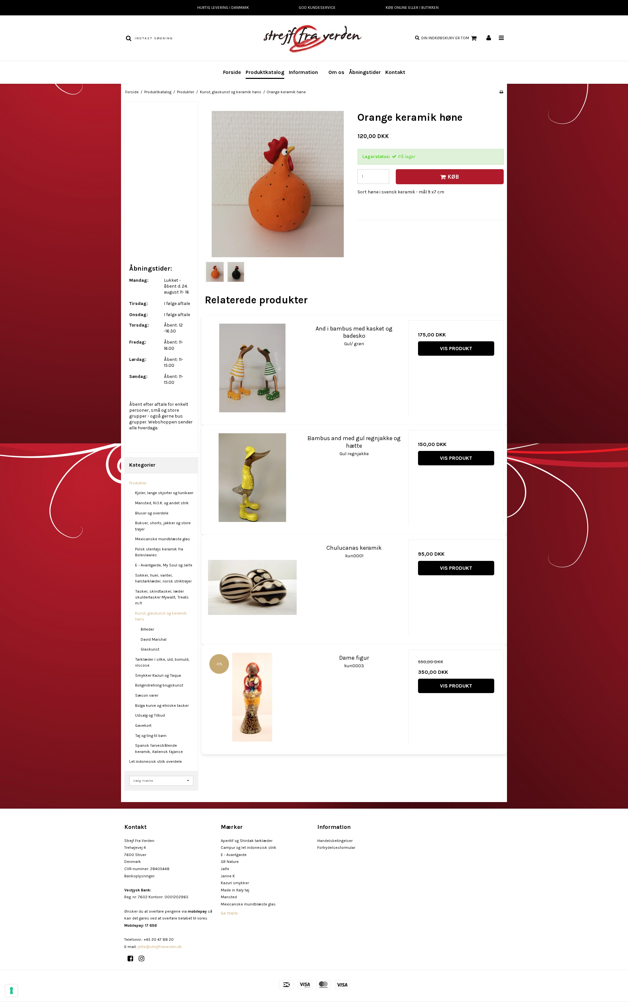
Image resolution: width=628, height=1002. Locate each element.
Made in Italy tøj (235, 890)
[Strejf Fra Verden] (314, 38)
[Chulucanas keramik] (252, 587)
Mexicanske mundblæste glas (162, 539)
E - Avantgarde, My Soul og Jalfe (163, 565)
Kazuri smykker (235, 883)
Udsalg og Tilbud (150, 715)
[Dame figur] (252, 697)
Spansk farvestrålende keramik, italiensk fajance (159, 748)
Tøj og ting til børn (150, 735)
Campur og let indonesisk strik (248, 847)
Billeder (147, 629)
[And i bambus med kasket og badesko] (252, 368)
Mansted (229, 897)
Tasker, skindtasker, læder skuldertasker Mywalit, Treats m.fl (162, 597)
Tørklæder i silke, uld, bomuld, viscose (162, 662)
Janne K (228, 876)
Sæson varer (146, 695)
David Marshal (153, 639)
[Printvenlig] (501, 92)
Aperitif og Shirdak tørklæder (246, 840)
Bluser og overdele (151, 513)
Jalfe (225, 869)
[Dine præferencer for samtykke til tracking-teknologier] (11, 990)
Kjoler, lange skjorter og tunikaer (164, 493)
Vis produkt (456, 348)
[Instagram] (144, 958)
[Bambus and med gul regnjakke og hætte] (252, 477)
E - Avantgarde (234, 854)
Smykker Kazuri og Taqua (158, 675)
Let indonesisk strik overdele (155, 761)
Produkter (138, 483)
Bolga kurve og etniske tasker (162, 705)
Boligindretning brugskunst (159, 685)
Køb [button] (453, 176)
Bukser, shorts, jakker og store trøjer (163, 526)
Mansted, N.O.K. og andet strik (162, 503)
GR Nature (230, 861)
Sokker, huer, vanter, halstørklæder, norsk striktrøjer (163, 578)
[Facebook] (133, 958)
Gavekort (143, 725)
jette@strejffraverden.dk (160, 946)
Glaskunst (150, 649)
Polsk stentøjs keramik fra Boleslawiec (159, 552)
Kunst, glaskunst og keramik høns (161, 616)
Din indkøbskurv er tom (445, 38)
